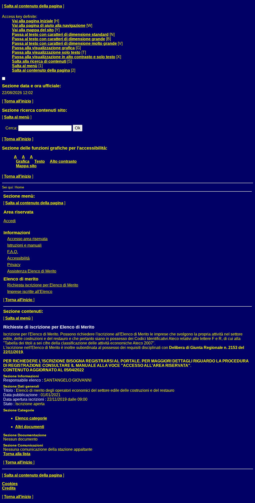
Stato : (9, 404)
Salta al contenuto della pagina (33, 6)
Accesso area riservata (27, 239)
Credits (9, 488)
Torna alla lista (16, 454)
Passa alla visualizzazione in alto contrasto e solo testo (63, 57)
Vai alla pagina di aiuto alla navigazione (48, 25)
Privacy (13, 265)
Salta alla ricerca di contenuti (39, 61)
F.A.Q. (12, 252)
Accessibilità (18, 258)
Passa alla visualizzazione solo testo (46, 52)
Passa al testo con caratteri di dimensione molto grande (64, 43)
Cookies (10, 484)
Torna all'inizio (17, 101)
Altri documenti (29, 427)
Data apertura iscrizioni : (25, 399)
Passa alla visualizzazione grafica (43, 48)
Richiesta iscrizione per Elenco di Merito (42, 285)
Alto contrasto (63, 161)
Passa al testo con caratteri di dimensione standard (60, 34)
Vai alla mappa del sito (33, 30)
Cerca (10, 128)
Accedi (9, 221)
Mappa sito (26, 166)
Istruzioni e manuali (24, 245)
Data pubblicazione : (22, 395)
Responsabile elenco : (23, 380)
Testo (39, 161)
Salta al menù (24, 66)
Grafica (22, 161)
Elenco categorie (31, 418)
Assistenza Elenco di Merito (31, 271)
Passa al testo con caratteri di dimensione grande (58, 39)
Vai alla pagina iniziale (32, 21)
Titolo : (9, 390)
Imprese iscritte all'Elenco (29, 291)
